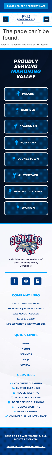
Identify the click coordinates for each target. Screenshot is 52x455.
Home (26, 343)
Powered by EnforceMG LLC (26, 446)
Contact (26, 365)
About (26, 349)
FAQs (26, 359)
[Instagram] (26, 281)
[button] (46, 19)
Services (26, 354)
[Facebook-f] (14, 281)
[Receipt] (37, 281)
